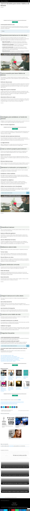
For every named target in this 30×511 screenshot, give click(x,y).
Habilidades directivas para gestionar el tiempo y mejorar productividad (7, 410)
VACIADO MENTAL (16, 459)
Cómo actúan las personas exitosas (23, 410)
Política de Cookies (14, 505)
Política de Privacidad (14, 504)
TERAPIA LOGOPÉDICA (17, 451)
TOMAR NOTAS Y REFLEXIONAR (12, 457)
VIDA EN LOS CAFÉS (8, 451)
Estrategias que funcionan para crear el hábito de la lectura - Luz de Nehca (12, 358)
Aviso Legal (14, 503)
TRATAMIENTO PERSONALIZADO (19, 458)
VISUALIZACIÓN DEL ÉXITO (18, 457)
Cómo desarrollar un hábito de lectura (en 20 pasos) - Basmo (10, 357)
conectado (11, 446)
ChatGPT (15, 128)
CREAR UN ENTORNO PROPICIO (5, 402)
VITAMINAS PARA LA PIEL (11, 459)
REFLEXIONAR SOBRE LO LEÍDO (13, 403)
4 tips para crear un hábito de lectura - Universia (8, 361)
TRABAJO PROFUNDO (8, 452)
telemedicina (12, 452)
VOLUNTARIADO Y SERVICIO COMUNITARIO (5, 459)
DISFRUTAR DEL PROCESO (13, 402)
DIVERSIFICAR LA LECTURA (20, 402)
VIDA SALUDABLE (27, 451)
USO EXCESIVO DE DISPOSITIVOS (25, 452)
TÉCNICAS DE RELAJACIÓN (20, 455)
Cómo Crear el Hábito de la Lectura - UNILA (7, 355)
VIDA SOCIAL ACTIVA (7, 457)
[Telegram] (14, 407)
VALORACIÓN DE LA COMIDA (3, 452)
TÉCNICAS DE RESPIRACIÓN (13, 458)
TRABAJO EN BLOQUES (8, 458)
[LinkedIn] (12, 407)
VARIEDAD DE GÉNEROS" (16, 452)
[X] (6, 407)
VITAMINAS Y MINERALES (10, 455)
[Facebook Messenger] (4, 407)
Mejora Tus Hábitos (4, 1)
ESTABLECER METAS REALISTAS (4, 403)
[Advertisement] (15, 13)
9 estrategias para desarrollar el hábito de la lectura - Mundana (10, 360)
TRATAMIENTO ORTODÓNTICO (24, 457)
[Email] (17, 407)
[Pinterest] (8, 407)
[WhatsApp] (10, 407)
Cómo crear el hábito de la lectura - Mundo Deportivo (9, 356)
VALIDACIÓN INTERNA (3, 457)
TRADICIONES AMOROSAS (3, 451)
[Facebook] (1, 407)
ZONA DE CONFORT (20, 452)
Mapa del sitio (14, 502)
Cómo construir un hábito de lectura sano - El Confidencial (10, 359)
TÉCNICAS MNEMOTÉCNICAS (22, 451)
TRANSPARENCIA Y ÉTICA (12, 451)
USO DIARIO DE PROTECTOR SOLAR (26, 458)
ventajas (6, 455)
